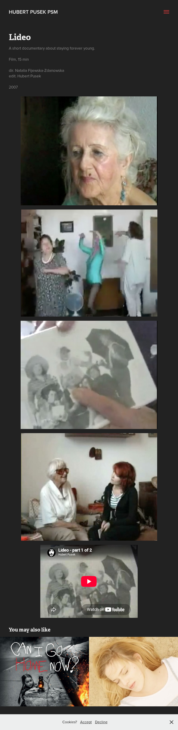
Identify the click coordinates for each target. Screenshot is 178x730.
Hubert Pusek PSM (33, 12)
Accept (86, 721)
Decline (101, 721)
